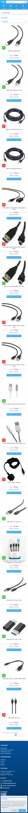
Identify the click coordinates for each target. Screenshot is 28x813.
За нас (2, 763)
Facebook (5, 788)
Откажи (14, 810)
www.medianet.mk (9, 785)
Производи (4, 748)
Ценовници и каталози (7, 750)
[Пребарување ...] (25, 2)
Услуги (2, 761)
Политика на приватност (8, 771)
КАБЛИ (5, 18)
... (23, 734)
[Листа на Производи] (4, 6)
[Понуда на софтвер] (11, 6)
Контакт (3, 765)
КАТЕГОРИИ (6, 13)
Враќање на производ (7, 774)
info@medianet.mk (9, 783)
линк (7, 807)
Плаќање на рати (5, 751)
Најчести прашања (6, 753)
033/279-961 (7, 781)
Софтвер (3, 759)
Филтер (5, 21)
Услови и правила (6, 773)
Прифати (22, 810)
